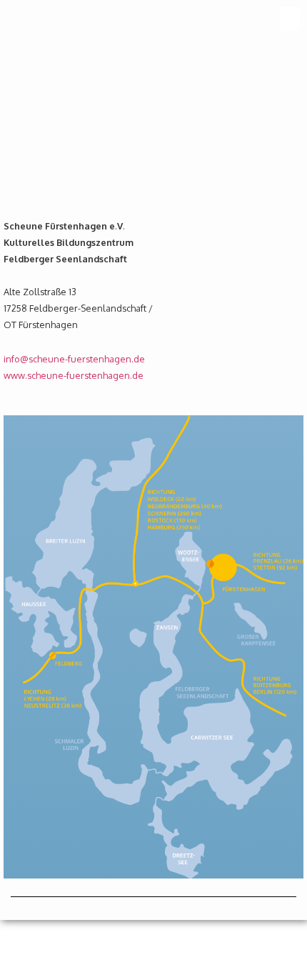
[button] (290, 19)
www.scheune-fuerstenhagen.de (74, 375)
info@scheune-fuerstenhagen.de (74, 359)
